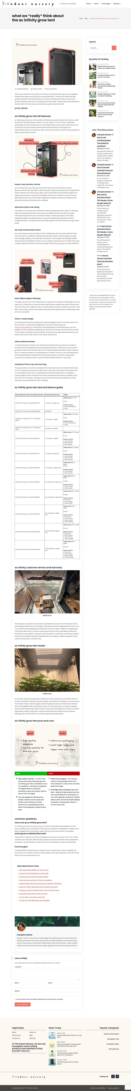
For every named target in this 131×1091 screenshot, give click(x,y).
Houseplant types (113, 1044)
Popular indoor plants (111, 1034)
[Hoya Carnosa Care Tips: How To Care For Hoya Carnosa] (92, 113)
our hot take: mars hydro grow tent (32, 897)
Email (50, 982)
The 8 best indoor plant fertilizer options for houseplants (67, 1054)
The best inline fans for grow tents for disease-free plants (40, 884)
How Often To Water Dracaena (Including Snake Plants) (106, 86)
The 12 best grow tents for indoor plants (33, 877)
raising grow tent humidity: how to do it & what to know (39, 890)
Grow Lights (105, 4)
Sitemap (32, 1038)
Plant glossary (114, 1049)
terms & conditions (98, 1088)
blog (86, 18)
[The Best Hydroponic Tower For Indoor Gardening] (92, 94)
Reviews (117, 4)
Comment (18, 966)
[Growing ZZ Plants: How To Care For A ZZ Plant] (92, 75)
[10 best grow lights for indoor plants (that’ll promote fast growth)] (52, 1044)
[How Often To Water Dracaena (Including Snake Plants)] (92, 84)
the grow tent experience (23, 327)
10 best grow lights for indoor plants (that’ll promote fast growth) (69, 1045)
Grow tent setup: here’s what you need (33, 894)
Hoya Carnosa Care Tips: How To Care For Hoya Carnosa (106, 114)
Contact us (16, 1038)
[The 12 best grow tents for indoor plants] (52, 1062)
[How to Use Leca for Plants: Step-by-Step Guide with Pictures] (92, 103)
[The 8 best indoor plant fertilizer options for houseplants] (52, 1053)
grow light (60, 243)
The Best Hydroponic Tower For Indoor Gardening (106, 95)
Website (17, 991)
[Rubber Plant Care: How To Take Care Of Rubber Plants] (92, 66)
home (88, 4)
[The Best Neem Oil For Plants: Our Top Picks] (52, 1035)
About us (32, 1032)
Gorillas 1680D (38, 193)
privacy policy (113, 1088)
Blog (30, 1035)
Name (17, 982)
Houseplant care (113, 1039)
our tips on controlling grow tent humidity (34, 900)
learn (96, 4)
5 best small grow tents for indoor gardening (35, 880)
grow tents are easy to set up (32, 826)
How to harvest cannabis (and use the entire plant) (105, 170)
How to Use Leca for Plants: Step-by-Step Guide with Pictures (106, 105)
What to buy (16, 1035)
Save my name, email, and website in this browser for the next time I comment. (39, 999)
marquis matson (22, 89)
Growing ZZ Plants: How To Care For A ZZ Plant (106, 76)
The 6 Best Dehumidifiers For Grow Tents (33, 870)
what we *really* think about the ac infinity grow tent (38, 887)
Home (81, 18)
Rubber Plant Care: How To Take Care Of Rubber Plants (107, 67)
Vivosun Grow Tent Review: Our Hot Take (33, 873)
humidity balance (50, 355)
